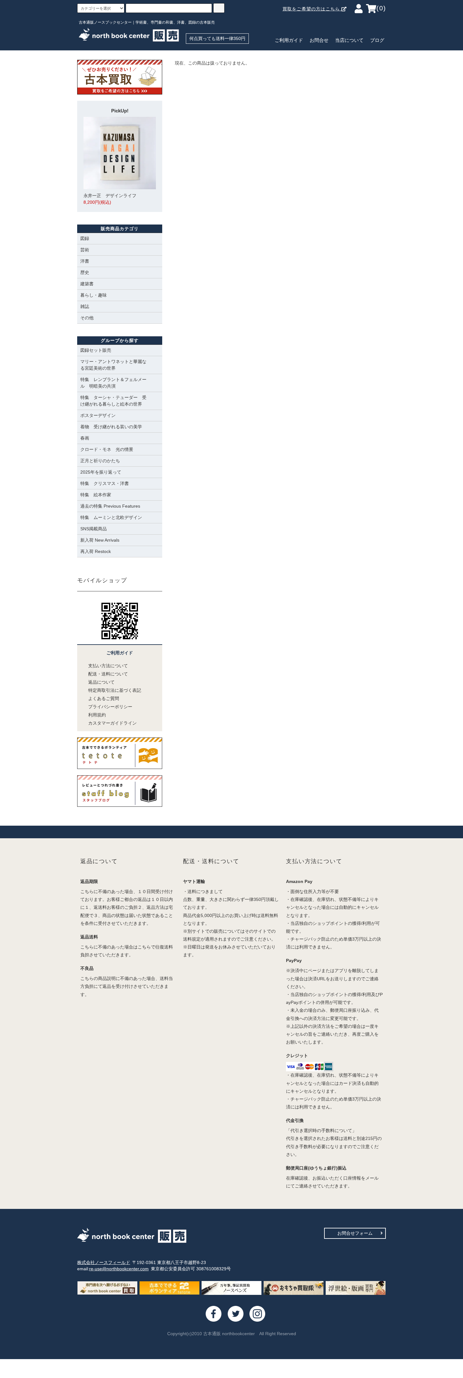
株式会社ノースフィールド (103, 1262)
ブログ (377, 40)
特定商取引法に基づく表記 (114, 690)
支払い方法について (108, 665)
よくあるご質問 (103, 698)
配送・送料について (108, 673)
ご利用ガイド (289, 40)
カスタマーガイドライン (112, 723)
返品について (101, 682)
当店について (349, 40)
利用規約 (97, 714)
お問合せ (319, 40)
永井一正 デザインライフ (109, 199)
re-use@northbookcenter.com (119, 1268)
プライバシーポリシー (110, 706)
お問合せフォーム (355, 1233)
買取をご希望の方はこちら (312, 8)
